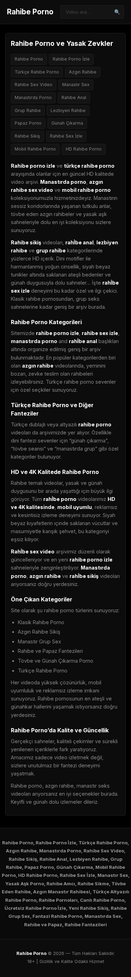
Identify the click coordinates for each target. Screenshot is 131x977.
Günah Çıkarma (67, 123)
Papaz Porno (28, 123)
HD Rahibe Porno (84, 149)
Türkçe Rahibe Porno (37, 72)
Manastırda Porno (33, 97)
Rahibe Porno (30, 11)
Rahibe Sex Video (33, 84)
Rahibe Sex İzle (66, 136)
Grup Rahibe (28, 110)
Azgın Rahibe (82, 72)
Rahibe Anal (73, 97)
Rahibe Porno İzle (71, 59)
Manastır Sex (75, 84)
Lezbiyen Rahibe (68, 110)
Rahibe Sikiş (27, 136)
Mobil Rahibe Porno (35, 149)
